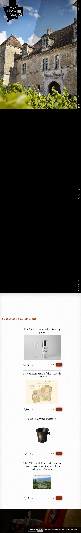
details (51, 365)
